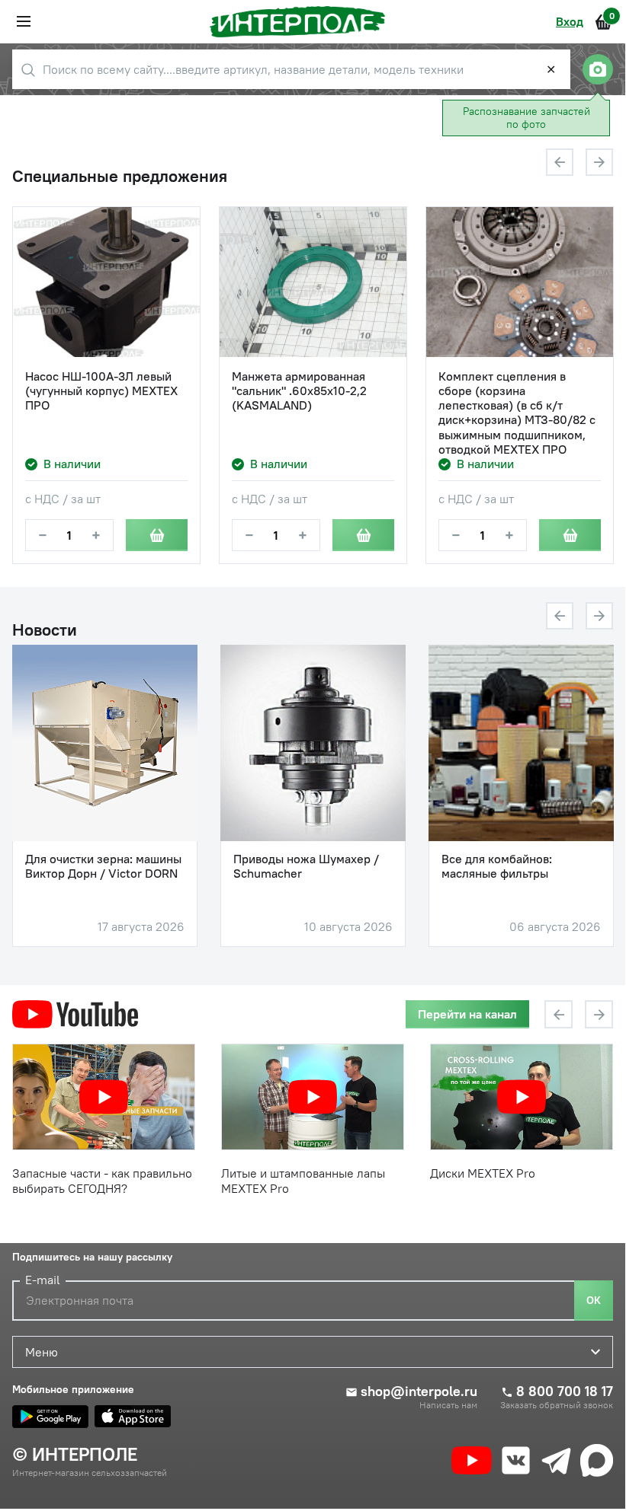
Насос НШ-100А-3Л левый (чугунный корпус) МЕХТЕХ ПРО (101, 391)
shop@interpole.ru (419, 1391)
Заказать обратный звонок (556, 1405)
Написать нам (448, 1405)
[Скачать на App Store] (133, 1416)
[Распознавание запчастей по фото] (598, 69)
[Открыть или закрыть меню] (23, 21)
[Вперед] (599, 162)
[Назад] (559, 162)
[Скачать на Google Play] (50, 1416)
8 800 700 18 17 (564, 1391)
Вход (569, 21)
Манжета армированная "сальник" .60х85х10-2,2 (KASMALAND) (299, 391)
